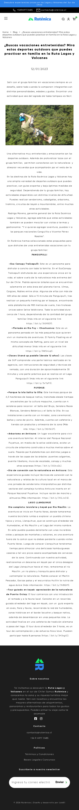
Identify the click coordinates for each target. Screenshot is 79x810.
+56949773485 (25, 10)
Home (5, 32)
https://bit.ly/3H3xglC (55, 636)
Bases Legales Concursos (39, 760)
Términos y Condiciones (39, 754)
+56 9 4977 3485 (39, 738)
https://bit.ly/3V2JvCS (55, 498)
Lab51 (62, 803)
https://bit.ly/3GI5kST (41, 429)
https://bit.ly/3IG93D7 (38, 324)
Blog (15, 32)
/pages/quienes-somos (39, 684)
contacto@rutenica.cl (53, 10)
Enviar (59, 782)
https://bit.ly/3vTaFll (39, 383)
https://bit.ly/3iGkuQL (48, 466)
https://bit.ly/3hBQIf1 (56, 585)
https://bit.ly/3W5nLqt (39, 351)
